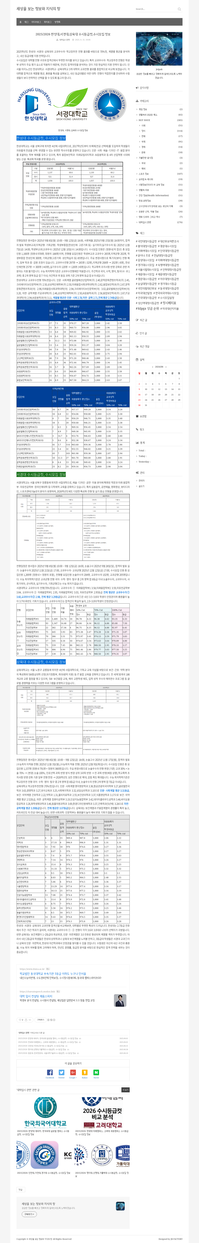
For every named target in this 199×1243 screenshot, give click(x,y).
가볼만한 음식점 (145, 157)
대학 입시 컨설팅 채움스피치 (36, 996)
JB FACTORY (177, 1239)
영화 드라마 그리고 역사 (149, 216)
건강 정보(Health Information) (153, 195)
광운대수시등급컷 (147, 279)
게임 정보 (142, 109)
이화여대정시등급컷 (168, 260)
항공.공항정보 (144, 200)
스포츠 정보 (143, 173)
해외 (143, 168)
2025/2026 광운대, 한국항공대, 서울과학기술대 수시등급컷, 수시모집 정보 (47, 1053)
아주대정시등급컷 (169, 279)
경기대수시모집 (146, 265)
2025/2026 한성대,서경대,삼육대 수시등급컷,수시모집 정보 (73, 34)
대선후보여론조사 (169, 241)
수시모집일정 (167, 297)
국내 (143, 163)
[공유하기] (26, 1020)
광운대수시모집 (168, 246)
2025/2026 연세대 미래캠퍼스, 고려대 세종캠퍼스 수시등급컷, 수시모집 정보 (48, 1042)
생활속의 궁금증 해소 (147, 114)
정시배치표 (169, 303)
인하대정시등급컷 (171, 269)
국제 (143, 141)
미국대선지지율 (170, 308)
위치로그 (47, 21)
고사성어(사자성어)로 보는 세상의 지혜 (155, 206)
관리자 (142, 480)
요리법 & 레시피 (145, 179)
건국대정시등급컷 (147, 297)
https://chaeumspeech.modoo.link (37, 991)
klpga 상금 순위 (148, 308)
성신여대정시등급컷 (148, 303)
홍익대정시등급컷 (147, 246)
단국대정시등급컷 (169, 250)
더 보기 (125, 1089)
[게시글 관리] (30, 1020)
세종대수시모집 (146, 274)
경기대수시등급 (168, 283)
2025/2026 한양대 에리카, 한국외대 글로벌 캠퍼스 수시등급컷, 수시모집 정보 (48, 1038)
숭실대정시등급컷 (147, 283)
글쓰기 (141, 486)
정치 (143, 130)
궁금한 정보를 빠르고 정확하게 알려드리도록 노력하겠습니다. (48, 1207)
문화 (143, 152)
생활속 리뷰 (143, 189)
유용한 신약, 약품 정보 (148, 211)
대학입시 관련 (64, 39)
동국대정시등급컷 (169, 288)
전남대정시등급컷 (163, 255)
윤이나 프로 (144, 255)
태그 (26, 21)
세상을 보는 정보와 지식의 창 (38, 8)
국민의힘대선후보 (147, 288)
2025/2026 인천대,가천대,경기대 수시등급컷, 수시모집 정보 (41, 1045)
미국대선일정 (145, 293)
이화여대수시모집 (147, 250)
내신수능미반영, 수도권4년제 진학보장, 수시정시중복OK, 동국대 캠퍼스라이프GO (60, 977)
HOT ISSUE (144, 120)
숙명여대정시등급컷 (168, 265)
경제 (143, 146)
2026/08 (159, 366)
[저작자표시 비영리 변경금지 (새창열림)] (51, 1020)
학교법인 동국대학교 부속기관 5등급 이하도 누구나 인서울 (53, 973)
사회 (143, 125)
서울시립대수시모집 (148, 269)
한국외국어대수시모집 (167, 293)
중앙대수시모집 (146, 260)
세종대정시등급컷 (167, 274)
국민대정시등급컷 (147, 241)
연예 (143, 136)
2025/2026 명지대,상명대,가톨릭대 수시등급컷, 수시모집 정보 (42, 1049)
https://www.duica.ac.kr (32, 969)
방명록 (57, 21)
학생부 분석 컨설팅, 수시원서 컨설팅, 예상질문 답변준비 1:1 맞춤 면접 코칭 (57, 1000)
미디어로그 (36, 21)
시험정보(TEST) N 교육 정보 (151, 184)
